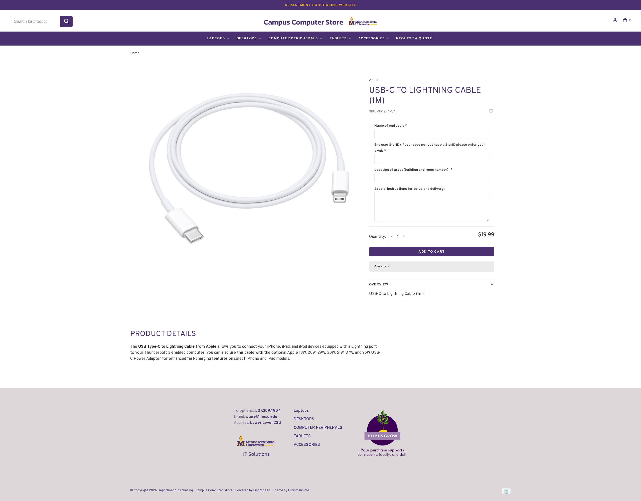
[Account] (616, 21)
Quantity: (377, 236)
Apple (373, 80)
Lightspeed (261, 490)
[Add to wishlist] (491, 111)
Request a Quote (414, 38)
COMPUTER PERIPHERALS (293, 38)
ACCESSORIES (371, 38)
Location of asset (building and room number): (413, 170)
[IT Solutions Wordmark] (256, 459)
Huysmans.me (298, 490)
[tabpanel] (249, 168)
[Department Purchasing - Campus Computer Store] (382, 433)
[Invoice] (506, 492)
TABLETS (338, 38)
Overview (378, 284)
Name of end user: (390, 126)
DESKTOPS (247, 38)
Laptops (216, 38)
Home (134, 53)
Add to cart (431, 252)
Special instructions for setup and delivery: (409, 189)
